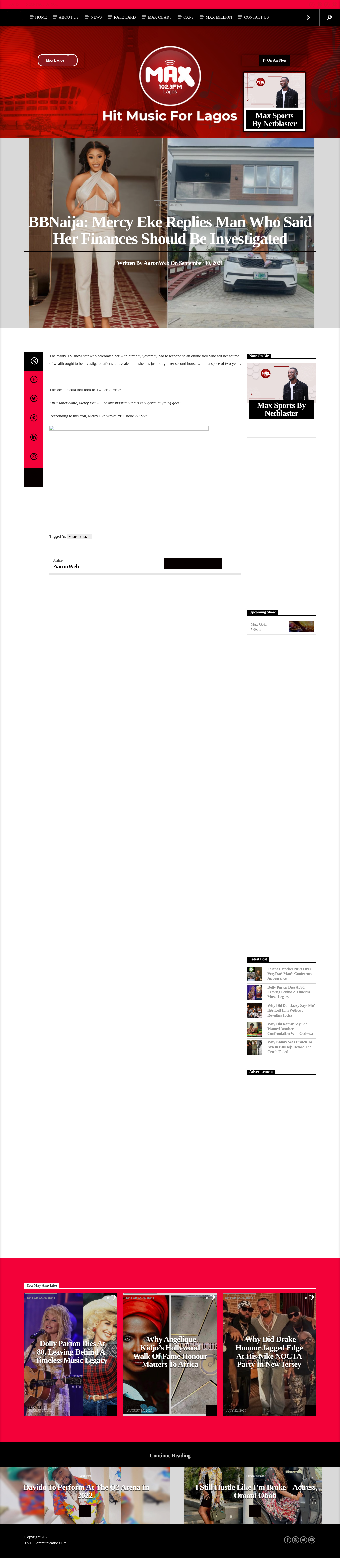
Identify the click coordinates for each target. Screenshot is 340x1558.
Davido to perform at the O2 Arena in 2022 (86, 1491)
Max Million (219, 17)
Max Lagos (55, 60)
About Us (68, 17)
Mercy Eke (79, 537)
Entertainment (170, 205)
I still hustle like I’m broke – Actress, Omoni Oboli (256, 1491)
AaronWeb (157, 263)
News (96, 17)
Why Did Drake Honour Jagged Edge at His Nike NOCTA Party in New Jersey (269, 1352)
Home (41, 17)
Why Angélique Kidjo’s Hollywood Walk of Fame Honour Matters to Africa (170, 1352)
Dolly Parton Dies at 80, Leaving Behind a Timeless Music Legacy (288, 992)
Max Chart (159, 17)
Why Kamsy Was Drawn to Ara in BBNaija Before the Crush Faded (289, 1047)
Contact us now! (44, 4)
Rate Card (125, 17)
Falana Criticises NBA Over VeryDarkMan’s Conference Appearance (289, 973)
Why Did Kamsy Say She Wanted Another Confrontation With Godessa (290, 1029)
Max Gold (259, 624)
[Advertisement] (281, 522)
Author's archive (192, 563)
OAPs (188, 17)
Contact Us (256, 17)
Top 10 (13, 4)
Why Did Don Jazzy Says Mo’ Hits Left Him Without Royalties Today (291, 1010)
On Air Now (276, 60)
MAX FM (34, 1407)
